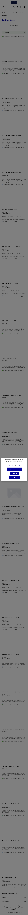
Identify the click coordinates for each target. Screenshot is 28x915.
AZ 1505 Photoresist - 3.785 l (10, 209)
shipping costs (19, 906)
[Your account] (20, 6)
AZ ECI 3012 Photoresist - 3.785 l (11, 580)
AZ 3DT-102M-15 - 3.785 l (9, 358)
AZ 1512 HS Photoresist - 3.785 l (11, 246)
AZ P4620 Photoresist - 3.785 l (10, 803)
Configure (14, 473)
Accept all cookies (14, 477)
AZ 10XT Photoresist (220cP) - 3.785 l (12, 61)
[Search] (13, 6)
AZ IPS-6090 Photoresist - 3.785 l (11, 654)
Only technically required (14, 469)
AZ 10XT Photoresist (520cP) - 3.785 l (12, 98)
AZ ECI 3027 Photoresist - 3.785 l (11, 617)
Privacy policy (11, 465)
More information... (14, 463)
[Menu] (3, 6)
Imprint (18, 465)
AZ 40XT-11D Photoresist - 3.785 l (11, 395)
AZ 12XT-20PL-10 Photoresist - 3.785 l (12, 135)
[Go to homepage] (14, 2)
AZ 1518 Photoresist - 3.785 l (10, 321)
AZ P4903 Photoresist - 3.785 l (10, 840)
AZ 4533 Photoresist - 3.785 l (10, 432)
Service (4, 897)
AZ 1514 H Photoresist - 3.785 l (10, 283)
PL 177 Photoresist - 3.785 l (9, 877)
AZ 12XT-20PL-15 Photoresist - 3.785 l (12, 172)
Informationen (5, 901)
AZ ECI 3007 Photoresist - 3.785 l (11, 543)
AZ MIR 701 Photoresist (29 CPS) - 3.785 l (13, 729)
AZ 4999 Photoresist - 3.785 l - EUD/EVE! (13, 506)
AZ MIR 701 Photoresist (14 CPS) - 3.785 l (13, 692)
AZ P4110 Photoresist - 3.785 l (10, 766)
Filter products (15, 25)
